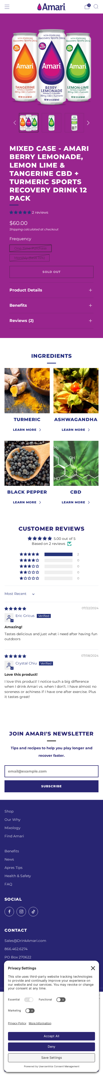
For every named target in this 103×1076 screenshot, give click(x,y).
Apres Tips (13, 867)
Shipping (16, 229)
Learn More (24, 430)
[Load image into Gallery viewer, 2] (51, 122)
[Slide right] (87, 123)
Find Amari (14, 836)
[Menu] (7, 6)
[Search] (96, 6)
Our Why (12, 819)
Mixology (12, 828)
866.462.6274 (16, 949)
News (9, 859)
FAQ (8, 884)
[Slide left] (15, 123)
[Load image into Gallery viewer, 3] (74, 122)
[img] (15, 608)
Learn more (73, 430)
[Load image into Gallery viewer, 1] (28, 122)
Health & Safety (17, 876)
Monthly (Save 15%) (29, 258)
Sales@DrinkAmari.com (25, 940)
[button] (21, 212)
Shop (9, 811)
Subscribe (51, 786)
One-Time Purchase (30, 248)
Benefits (11, 851)
